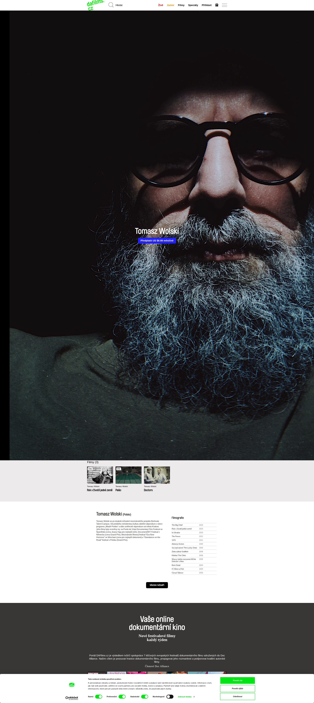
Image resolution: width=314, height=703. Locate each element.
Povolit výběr (237, 688)
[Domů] (96, 5)
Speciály (193, 5)
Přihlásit (207, 5)
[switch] (122, 697)
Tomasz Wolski (93, 486)
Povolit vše (237, 680)
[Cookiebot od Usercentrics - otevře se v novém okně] (72, 698)
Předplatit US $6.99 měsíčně (157, 240)
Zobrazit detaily (184, 697)
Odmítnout (237, 696)
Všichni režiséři (157, 585)
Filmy (181, 5)
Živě (160, 5)
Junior (170, 5)
